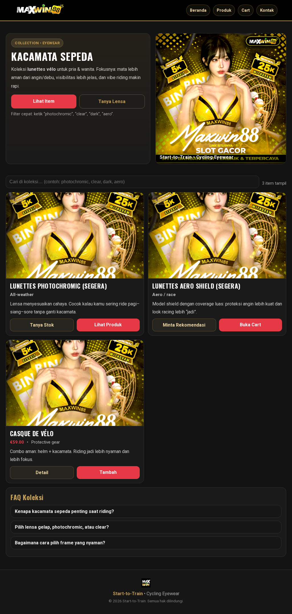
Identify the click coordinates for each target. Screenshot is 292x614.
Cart (246, 10)
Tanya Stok (42, 325)
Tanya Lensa (111, 101)
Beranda (198, 10)
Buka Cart (250, 324)
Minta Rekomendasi (184, 325)
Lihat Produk (108, 324)
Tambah (108, 472)
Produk (224, 10)
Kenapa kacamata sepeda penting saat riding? (64, 511)
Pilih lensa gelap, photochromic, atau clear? (62, 527)
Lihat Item (43, 101)
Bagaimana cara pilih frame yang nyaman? (60, 542)
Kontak (267, 10)
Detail (42, 472)
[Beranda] (40, 10)
